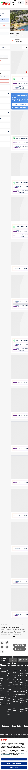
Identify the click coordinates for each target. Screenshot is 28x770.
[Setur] (6, 3)
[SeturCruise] (16, 726)
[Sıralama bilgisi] (24, 47)
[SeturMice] (5, 726)
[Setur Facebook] (7, 644)
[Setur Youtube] (2, 648)
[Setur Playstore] (20, 650)
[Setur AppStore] (20, 646)
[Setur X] (7, 648)
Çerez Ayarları (3, 705)
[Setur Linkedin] (2, 653)
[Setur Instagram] (2, 644)
